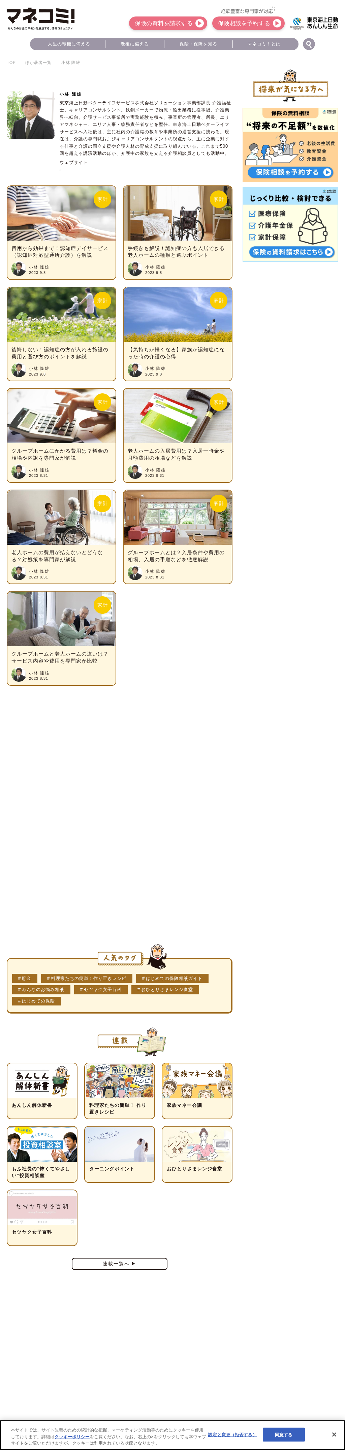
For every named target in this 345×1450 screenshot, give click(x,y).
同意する (284, 1434)
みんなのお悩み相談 (43, 989)
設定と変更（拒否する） (232, 1434)
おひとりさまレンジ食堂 (167, 989)
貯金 (26, 978)
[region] (172, 1435)
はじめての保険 (38, 1000)
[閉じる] (334, 1434)
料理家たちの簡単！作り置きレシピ (88, 978)
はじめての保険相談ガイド (174, 978)
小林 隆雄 (39, 267)
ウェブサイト (74, 162)
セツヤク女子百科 (103, 989)
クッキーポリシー (72, 1436)
